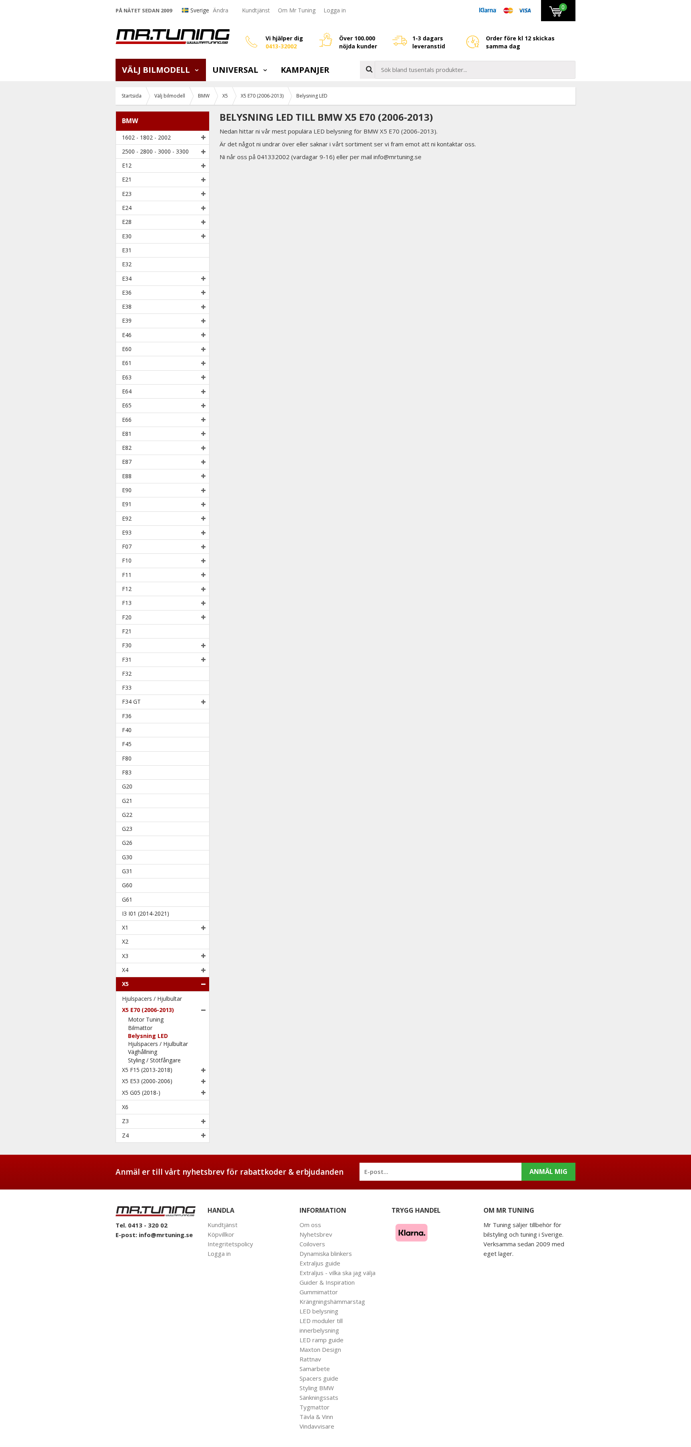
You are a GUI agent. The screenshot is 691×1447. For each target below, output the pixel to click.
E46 (127, 335)
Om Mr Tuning (297, 10)
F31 (127, 659)
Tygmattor (315, 1407)
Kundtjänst (256, 10)
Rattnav (310, 1359)
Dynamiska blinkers (326, 1253)
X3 (125, 956)
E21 (127, 179)
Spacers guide (319, 1378)
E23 (127, 194)
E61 (127, 363)
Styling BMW (317, 1388)
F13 (127, 603)
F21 (127, 631)
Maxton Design (320, 1349)
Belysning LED (148, 1036)
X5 (125, 984)
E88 (127, 476)
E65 (127, 405)
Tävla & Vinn (316, 1417)
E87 (127, 461)
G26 (127, 842)
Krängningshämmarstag (332, 1301)
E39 (127, 320)
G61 (127, 899)
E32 (127, 264)
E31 (127, 250)
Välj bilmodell (157, 69)
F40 (127, 730)
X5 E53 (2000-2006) (147, 1081)
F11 (127, 575)
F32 (127, 673)
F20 (127, 617)
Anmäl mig (548, 1171)
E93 (127, 532)
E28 (127, 222)
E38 (127, 306)
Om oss (310, 1225)
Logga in (335, 10)
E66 (127, 419)
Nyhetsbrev (316, 1234)
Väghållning (142, 1052)
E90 (127, 490)
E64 (127, 391)
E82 (127, 447)
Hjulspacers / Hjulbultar (152, 998)
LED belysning (319, 1311)
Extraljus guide (320, 1263)
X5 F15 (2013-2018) (147, 1070)
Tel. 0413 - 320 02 (142, 1225)
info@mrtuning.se (166, 1235)
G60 (127, 885)
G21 (127, 800)
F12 (127, 589)
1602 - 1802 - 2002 (146, 137)
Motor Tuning (146, 1019)
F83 (127, 772)
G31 (127, 871)
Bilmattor (140, 1028)
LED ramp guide (322, 1340)
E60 (127, 349)
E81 (127, 433)
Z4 (125, 1135)
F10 (127, 560)
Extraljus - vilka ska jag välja (337, 1273)
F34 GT (131, 701)
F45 (127, 744)
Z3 (125, 1121)
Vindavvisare (317, 1426)
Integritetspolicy (230, 1244)
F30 (127, 645)
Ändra (220, 10)
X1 (125, 927)
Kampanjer (305, 69)
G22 (127, 814)
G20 (127, 786)
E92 (127, 518)
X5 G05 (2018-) (141, 1092)
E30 (127, 236)
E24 (127, 208)
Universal (236, 69)
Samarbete (315, 1369)
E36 (127, 292)
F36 (127, 716)
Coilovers (312, 1244)
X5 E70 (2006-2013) (148, 1010)
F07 (127, 546)
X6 (125, 1107)
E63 (127, 377)
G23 (127, 828)
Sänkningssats (319, 1397)
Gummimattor (319, 1292)
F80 (127, 758)
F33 (127, 687)
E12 (127, 165)
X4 (125, 970)
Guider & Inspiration (327, 1282)
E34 (127, 278)
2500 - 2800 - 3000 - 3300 (155, 151)
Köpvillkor (221, 1234)
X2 (125, 941)
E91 (127, 504)
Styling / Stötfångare (154, 1060)
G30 (127, 857)
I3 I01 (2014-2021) (145, 913)
